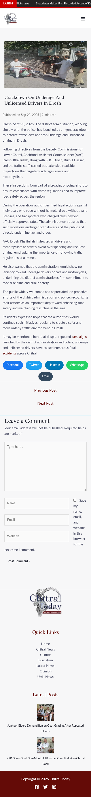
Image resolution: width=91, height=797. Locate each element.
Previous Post (45, 390)
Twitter (34, 365)
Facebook (12, 365)
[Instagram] (54, 787)
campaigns (79, 337)
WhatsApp (77, 365)
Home (45, 644)
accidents (9, 353)
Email (45, 376)
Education (45, 660)
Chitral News (45, 649)
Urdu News (45, 677)
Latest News (45, 666)
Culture (45, 655)
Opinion (45, 671)
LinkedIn (54, 365)
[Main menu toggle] (83, 18)
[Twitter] (45, 787)
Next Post (45, 403)
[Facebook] (36, 787)
